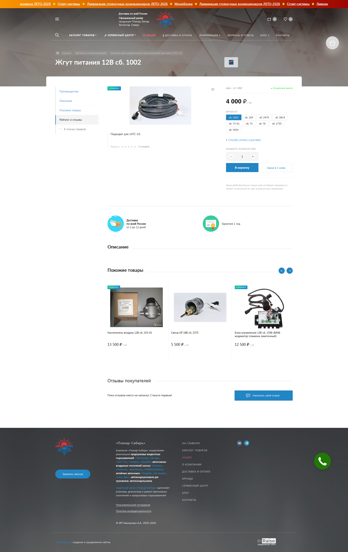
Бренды (187, 478)
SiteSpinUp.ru (62, 542)
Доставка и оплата (196, 471)
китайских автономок (128, 473)
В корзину (242, 167)
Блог (185, 492)
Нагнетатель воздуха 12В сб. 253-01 (129, 332)
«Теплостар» (142, 457)
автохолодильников (141, 480)
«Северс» (134, 461)
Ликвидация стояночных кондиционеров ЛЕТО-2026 (116, 3)
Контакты (189, 500)
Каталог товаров (194, 450)
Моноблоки (172, 3)
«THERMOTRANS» (153, 469)
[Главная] (57, 53)
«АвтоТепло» (136, 469)
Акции (187, 457)
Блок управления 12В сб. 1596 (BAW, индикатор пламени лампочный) (257, 334)
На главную (191, 443)
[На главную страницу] (165, 19)
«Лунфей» (145, 461)
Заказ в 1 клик (276, 168)
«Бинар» (155, 457)
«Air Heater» (159, 473)
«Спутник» (121, 469)
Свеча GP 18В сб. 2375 (184, 332)
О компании (191, 464)
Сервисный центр (195, 485)
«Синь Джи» (123, 476)
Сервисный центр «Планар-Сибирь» (136, 487)
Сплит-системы (57, 3)
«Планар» (157, 465)
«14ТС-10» (121, 461)
